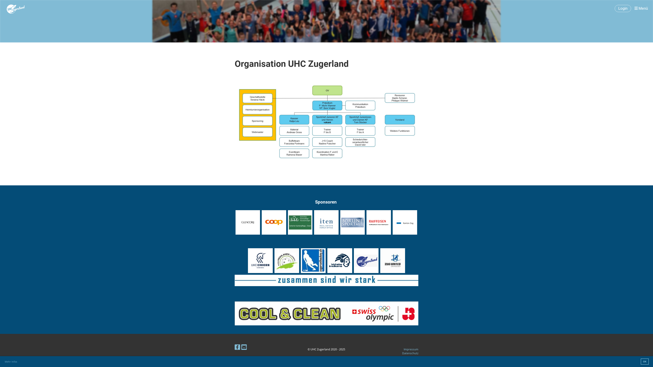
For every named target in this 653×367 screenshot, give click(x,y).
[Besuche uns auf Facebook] (237, 347)
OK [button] (644, 361)
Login (622, 8)
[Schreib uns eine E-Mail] (244, 347)
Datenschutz (410, 353)
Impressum (411, 349)
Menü (643, 8)
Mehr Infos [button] (11, 361)
